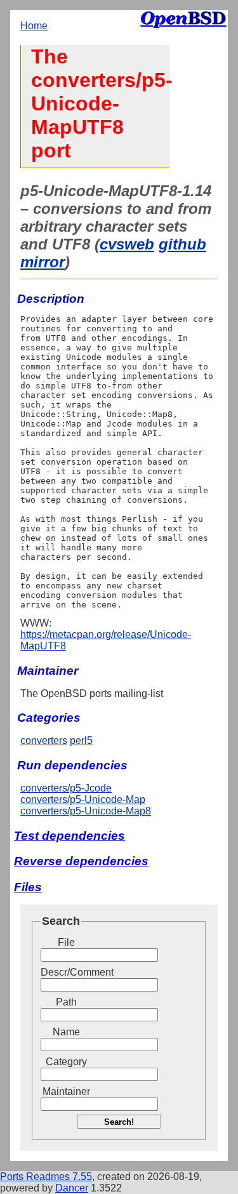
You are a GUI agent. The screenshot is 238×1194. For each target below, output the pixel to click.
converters (43, 740)
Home (34, 25)
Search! (119, 1122)
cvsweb (127, 244)
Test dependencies (69, 835)
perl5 (81, 740)
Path (66, 1002)
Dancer (71, 1188)
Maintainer (66, 1091)
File (66, 942)
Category (66, 1061)
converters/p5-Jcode (66, 788)
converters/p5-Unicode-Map (82, 799)
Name (66, 1031)
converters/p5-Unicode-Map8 (85, 811)
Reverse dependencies (81, 861)
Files (28, 887)
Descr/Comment (66, 972)
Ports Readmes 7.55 (46, 1176)
